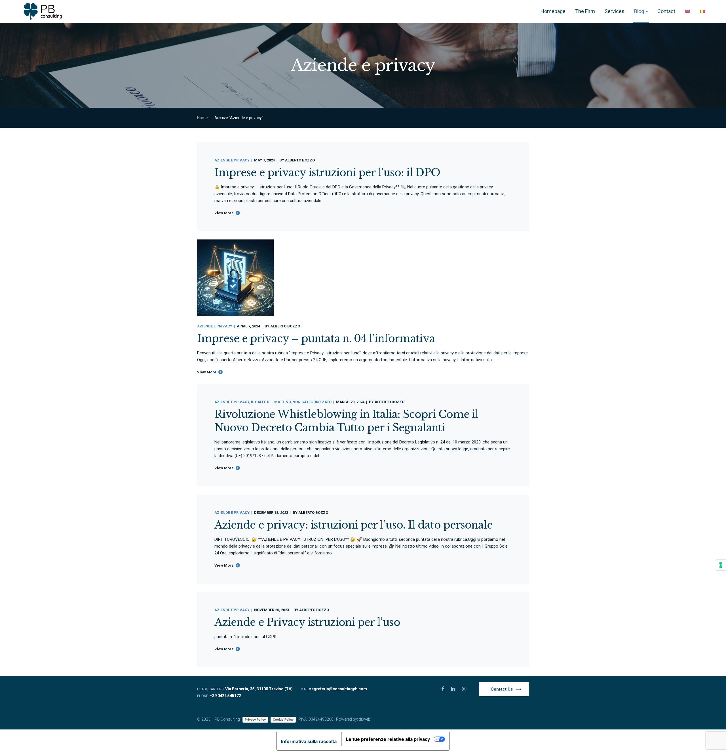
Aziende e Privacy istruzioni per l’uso (307, 622)
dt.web (364, 719)
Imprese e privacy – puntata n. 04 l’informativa (316, 338)
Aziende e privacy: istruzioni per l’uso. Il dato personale (353, 525)
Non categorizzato (312, 402)
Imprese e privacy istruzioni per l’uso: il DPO (327, 172)
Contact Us (502, 689)
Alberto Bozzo (300, 160)
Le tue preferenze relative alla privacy (388, 739)
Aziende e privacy (232, 160)
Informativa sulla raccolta (309, 741)
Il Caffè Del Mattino (271, 402)
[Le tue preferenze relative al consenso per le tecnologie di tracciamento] (720, 565)
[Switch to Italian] (702, 11)
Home (202, 117)
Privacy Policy (255, 720)
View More (224, 213)
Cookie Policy (283, 720)
